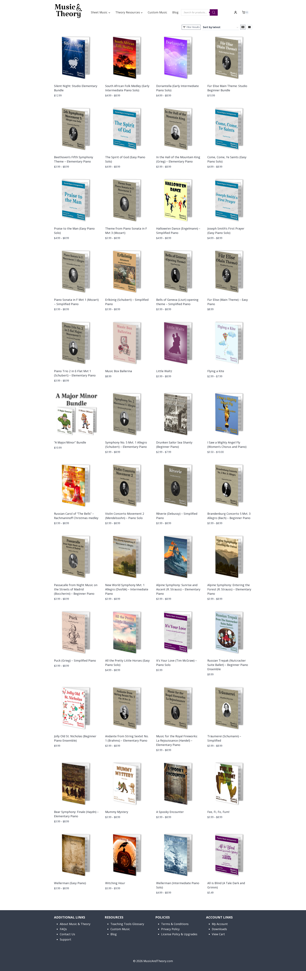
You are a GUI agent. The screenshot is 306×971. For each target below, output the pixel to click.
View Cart (218, 934)
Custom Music (157, 12)
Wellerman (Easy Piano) (70, 883)
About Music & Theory (75, 924)
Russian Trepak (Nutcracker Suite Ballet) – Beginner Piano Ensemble (227, 665)
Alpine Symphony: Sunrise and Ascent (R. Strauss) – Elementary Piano (178, 589)
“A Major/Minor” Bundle (70, 442)
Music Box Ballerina (118, 371)
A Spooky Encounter (170, 812)
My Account (220, 924)
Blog (175, 12)
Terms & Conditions (175, 924)
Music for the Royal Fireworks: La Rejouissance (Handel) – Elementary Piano (177, 740)
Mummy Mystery (116, 812)
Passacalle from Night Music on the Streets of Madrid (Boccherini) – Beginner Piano (75, 589)
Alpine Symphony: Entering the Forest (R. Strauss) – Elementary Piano (229, 589)
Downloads (219, 929)
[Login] (235, 12)
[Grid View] (242, 27)
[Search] (214, 12)
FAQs (63, 929)
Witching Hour (115, 883)
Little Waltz (164, 371)
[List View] (249, 27)
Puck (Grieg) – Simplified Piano (75, 660)
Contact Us (67, 934)
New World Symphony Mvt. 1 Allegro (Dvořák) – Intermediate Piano (126, 589)
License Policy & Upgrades (179, 934)
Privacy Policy (170, 929)
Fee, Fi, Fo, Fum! (218, 812)
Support (65, 939)
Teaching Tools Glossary (127, 924)
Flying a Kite (215, 371)
